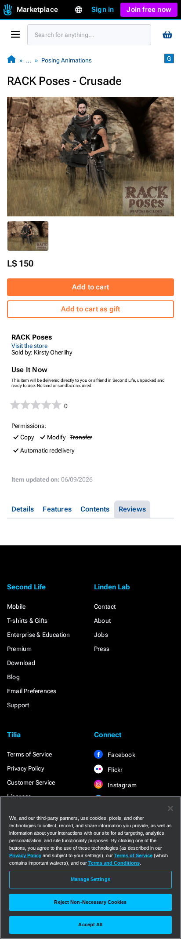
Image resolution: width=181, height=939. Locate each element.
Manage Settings (90, 879)
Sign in (102, 9)
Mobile (16, 606)
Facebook (120, 754)
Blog (13, 676)
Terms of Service (29, 754)
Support (18, 705)
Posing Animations (66, 60)
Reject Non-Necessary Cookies (90, 902)
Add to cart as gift (90, 309)
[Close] (170, 808)
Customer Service (31, 782)
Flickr (114, 769)
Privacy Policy (25, 768)
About (102, 620)
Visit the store (29, 345)
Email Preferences (31, 690)
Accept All (90, 924)
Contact (105, 606)
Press (101, 648)
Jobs (101, 634)
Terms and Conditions (114, 863)
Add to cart (90, 287)
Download (21, 662)
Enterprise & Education (38, 634)
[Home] (11, 60)
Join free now (149, 9)
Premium (19, 648)
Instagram (121, 785)
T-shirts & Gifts (27, 620)
